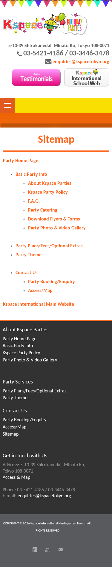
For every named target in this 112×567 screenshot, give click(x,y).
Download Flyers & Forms (54, 219)
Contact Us (26, 273)
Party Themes (29, 255)
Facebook (35, 549)
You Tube (47, 549)
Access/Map (40, 290)
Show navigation (7, 105)
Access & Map (16, 477)
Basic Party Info (31, 174)
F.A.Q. (34, 201)
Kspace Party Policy (48, 192)
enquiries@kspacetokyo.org (81, 62)
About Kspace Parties (49, 183)
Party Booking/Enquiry (51, 281)
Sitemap (11, 434)
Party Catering (42, 210)
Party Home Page (20, 161)
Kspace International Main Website (38, 304)
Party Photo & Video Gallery (57, 228)
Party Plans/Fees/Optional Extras (49, 246)
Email (60, 549)
